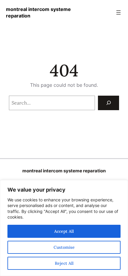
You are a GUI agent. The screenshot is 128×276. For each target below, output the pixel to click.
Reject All (64, 263)
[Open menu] (118, 12)
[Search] (108, 103)
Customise (64, 247)
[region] (64, 228)
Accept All (64, 231)
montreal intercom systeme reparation (64, 171)
